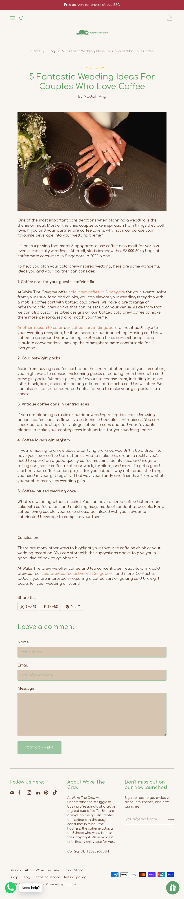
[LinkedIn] (37, 794)
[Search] (22, 18)
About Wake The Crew (42, 870)
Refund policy (75, 877)
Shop (14, 877)
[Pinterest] (46, 794)
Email (23, 665)
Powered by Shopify (61, 884)
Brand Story (73, 870)
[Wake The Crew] (92, 32)
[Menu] (13, 18)
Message (26, 688)
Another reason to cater (40, 328)
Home (35, 51)
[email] (12, 794)
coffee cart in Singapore (94, 328)
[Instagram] (29, 794)
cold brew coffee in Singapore (97, 292)
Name (23, 642)
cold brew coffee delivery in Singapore (78, 574)
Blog (51, 51)
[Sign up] (171, 819)
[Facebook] (19, 794)
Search (15, 870)
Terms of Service (47, 877)
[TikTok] (55, 794)
